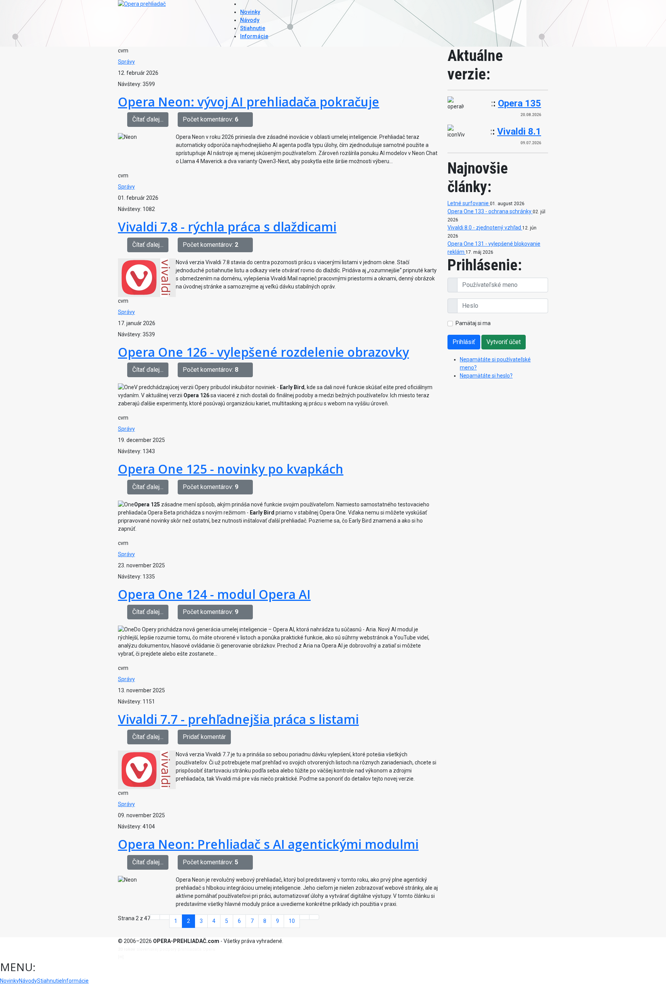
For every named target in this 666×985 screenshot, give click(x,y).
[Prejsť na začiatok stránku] (155, 917)
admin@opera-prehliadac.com (156, 957)
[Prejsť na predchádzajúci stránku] (165, 917)
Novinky (250, 12)
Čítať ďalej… (147, 119)
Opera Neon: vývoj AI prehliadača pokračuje (248, 101)
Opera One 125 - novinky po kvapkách (230, 468)
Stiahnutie (252, 28)
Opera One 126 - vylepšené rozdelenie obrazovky (263, 352)
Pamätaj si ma (473, 323)
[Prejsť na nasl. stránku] (304, 917)
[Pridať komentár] (248, 119)
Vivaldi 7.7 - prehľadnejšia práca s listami (238, 719)
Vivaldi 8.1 (519, 131)
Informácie (254, 36)
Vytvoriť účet (503, 342)
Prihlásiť (463, 342)
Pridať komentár (204, 736)
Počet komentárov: (210, 119)
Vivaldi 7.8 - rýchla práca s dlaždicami (227, 226)
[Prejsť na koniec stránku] (314, 917)
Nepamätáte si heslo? (486, 376)
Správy (126, 62)
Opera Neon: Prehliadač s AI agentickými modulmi (268, 844)
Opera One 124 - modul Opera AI (214, 594)
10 (292, 921)
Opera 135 (519, 103)
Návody (249, 20)
